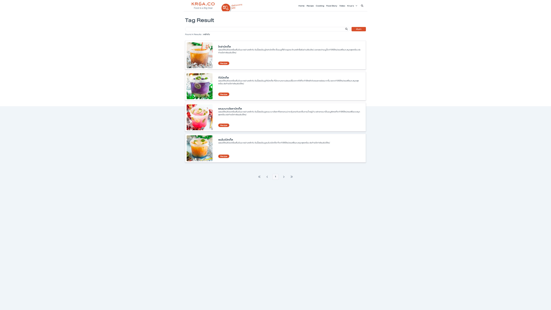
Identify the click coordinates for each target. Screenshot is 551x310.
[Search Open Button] (362, 6)
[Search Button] (346, 29)
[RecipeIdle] (231, 6)
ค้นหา (358, 29)
